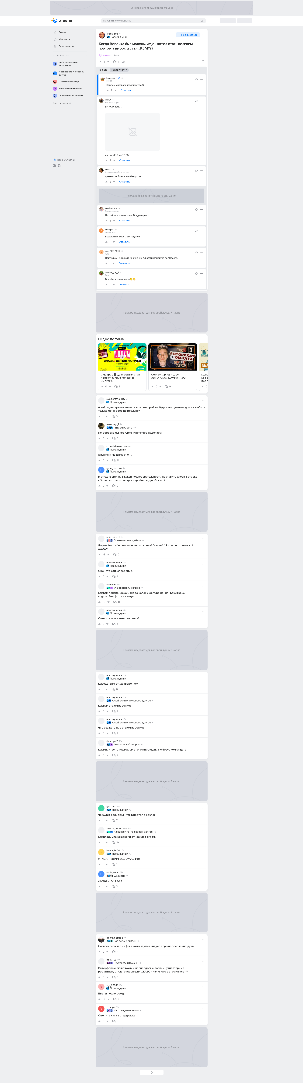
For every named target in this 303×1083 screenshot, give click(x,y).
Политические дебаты (127, 540)
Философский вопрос (127, 587)
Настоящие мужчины (126, 1010)
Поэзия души (119, 37)
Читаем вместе (123, 427)
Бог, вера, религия (125, 941)
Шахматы (119, 875)
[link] (122, 367)
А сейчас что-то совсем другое (131, 700)
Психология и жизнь (125, 963)
